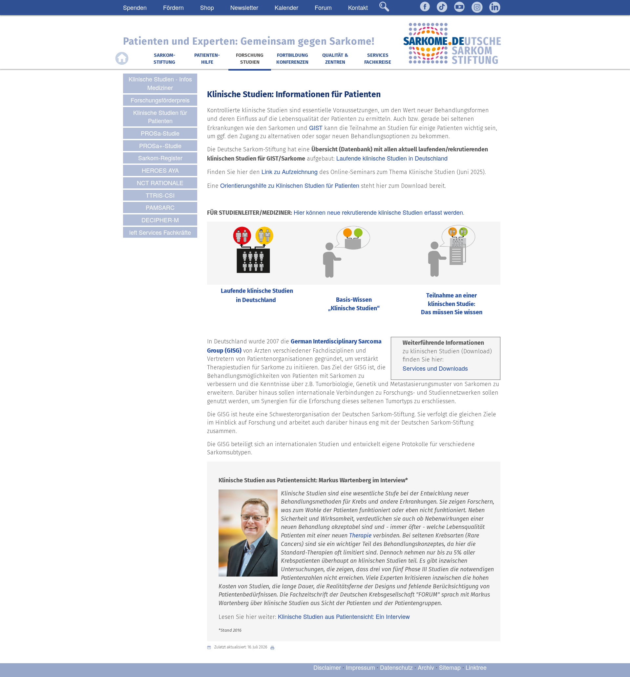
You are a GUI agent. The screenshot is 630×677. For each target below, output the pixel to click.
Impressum (360, 667)
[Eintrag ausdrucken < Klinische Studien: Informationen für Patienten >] (274, 647)
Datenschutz (397, 667)
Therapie (360, 535)
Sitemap (450, 667)
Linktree (476, 667)
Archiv (426, 667)
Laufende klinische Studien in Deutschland (392, 158)
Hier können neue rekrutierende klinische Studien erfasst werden (378, 212)
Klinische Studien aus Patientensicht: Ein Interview (344, 616)
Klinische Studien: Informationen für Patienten (294, 94)
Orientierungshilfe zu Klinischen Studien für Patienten (289, 185)
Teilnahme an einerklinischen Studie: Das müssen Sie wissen (451, 304)
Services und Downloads (435, 368)
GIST (316, 127)
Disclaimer (327, 667)
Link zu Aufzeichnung (290, 171)
